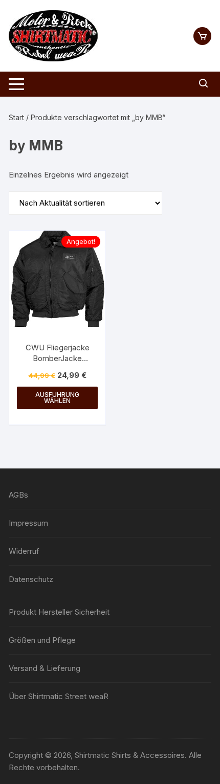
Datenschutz (31, 579)
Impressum (28, 523)
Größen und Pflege (42, 640)
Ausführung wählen (57, 398)
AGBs (18, 495)
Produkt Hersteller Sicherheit (59, 612)
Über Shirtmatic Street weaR (58, 696)
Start (16, 117)
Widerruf (24, 551)
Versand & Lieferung (44, 668)
